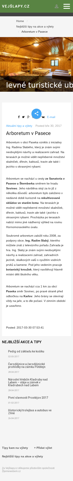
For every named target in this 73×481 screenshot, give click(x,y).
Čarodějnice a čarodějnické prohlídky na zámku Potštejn (26, 365)
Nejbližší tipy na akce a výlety (35, 26)
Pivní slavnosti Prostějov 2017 (28, 397)
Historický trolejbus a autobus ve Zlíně (30, 412)
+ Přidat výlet (43, 447)
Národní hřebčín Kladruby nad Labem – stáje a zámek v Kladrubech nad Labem (28, 382)
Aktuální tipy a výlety (19, 125)
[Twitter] (24, 117)
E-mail (51, 117)
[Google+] (29, 117)
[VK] (44, 117)
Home (20, 21)
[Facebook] (19, 117)
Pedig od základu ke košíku (26, 351)
